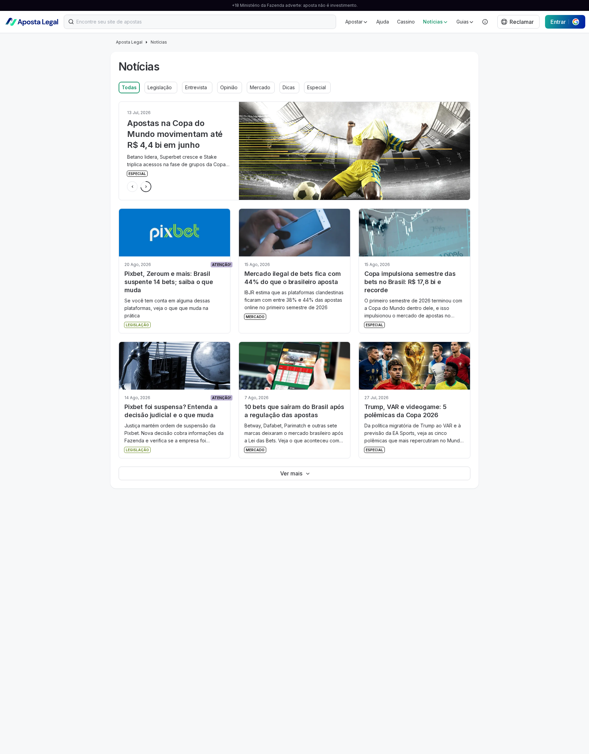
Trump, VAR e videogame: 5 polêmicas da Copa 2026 (405, 411)
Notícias (159, 42)
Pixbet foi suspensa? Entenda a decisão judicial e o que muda (171, 411)
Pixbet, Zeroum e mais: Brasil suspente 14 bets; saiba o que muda (168, 282)
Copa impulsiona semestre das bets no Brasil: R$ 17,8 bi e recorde (410, 282)
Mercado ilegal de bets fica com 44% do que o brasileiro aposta (292, 277)
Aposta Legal (129, 42)
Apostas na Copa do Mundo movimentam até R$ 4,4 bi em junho (175, 134)
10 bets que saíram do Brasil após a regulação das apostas (294, 411)
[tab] (129, 87)
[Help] (485, 22)
